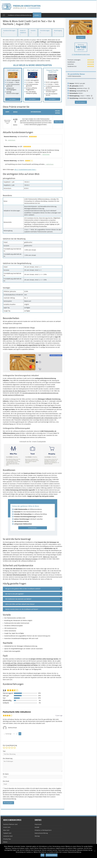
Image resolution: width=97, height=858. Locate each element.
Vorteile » (33, 31)
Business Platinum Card (10, 824)
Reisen (5, 842)
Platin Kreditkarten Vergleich (17, 675)
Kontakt (37, 827)
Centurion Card (7, 836)
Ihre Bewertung (7, 758)
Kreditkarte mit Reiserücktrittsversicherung (19, 15)
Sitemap (37, 836)
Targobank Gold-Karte (37, 677)
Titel (4, 751)
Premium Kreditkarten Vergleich (3, 15)
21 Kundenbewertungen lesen (81, 54)
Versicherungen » (45, 31)
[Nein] (95, 851)
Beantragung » (58, 31)
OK (42, 855)
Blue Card (6, 830)
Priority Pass (7, 839)
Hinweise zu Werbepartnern (43, 830)
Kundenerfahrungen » (9, 31)
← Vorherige (7, 734)
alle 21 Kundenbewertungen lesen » (25, 169)
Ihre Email (6, 781)
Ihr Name (6, 774)
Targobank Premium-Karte (16, 677)
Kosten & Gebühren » (23, 32)
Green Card (6, 827)
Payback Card (7, 833)
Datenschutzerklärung (41, 833)
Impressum (38, 824)
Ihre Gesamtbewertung (10, 745)
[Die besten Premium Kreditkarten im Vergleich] (21, 6)
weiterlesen (11, 140)
